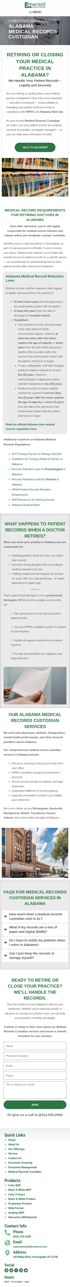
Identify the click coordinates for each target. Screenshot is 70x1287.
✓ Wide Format (14, 1208)
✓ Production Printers (18, 1203)
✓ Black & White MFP (17, 1189)
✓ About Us (11, 1144)
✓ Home (9, 1140)
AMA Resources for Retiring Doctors (33, 499)
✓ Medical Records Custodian (22, 1171)
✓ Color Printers (14, 1194)
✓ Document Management (20, 1167)
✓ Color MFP (12, 1185)
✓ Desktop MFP (14, 1212)
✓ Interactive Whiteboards (20, 1217)
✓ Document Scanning (18, 1162)
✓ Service (10, 1153)
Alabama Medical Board (26, 504)
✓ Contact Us (13, 1158)
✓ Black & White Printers (20, 1199)
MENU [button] (37, 12)
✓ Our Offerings (14, 1149)
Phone (18, 1232)
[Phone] (7, 1232)
